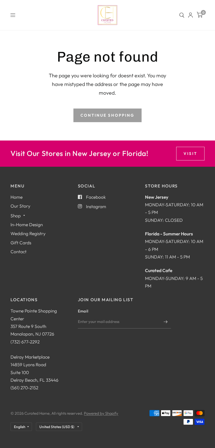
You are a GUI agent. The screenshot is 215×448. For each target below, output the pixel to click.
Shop (15, 215)
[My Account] (190, 15)
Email (83, 311)
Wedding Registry (28, 233)
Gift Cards (20, 242)
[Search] (182, 15)
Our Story (20, 206)
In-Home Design (26, 224)
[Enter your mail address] (165, 321)
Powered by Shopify (101, 413)
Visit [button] (190, 153)
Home (16, 197)
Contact (18, 251)
